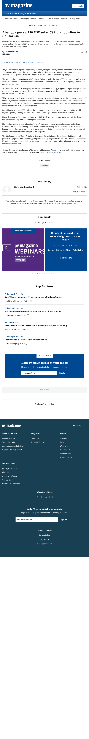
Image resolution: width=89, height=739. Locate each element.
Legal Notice (44, 539)
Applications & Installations (48, 19)
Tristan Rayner (10, 344)
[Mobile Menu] (68, 6)
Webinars (64, 446)
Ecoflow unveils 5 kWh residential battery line (26, 340)
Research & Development (69, 19)
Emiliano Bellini (10, 315)
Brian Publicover (10, 329)
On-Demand (65, 450)
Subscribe (35, 438)
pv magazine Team (9, 476)
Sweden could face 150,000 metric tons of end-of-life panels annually (36, 325)
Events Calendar (66, 457)
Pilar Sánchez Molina (12, 301)
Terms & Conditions (44, 531)
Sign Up (62, 373)
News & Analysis (12, 13)
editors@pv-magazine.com (51, 152)
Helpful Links (8, 463)
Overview (63, 438)
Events (33, 13)
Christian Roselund (11, 52)
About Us (5, 472)
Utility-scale (40, 62)
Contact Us (6, 480)
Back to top (77, 425)
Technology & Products (28, 19)
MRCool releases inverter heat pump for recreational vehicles (33, 311)
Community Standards (11, 483)
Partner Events (65, 453)
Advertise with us (44, 492)
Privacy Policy (44, 535)
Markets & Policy (11, 19)
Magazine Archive (38, 442)
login (42, 222)
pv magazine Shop (9, 468)
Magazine (24, 13)
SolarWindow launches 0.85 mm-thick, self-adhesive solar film (33, 297)
